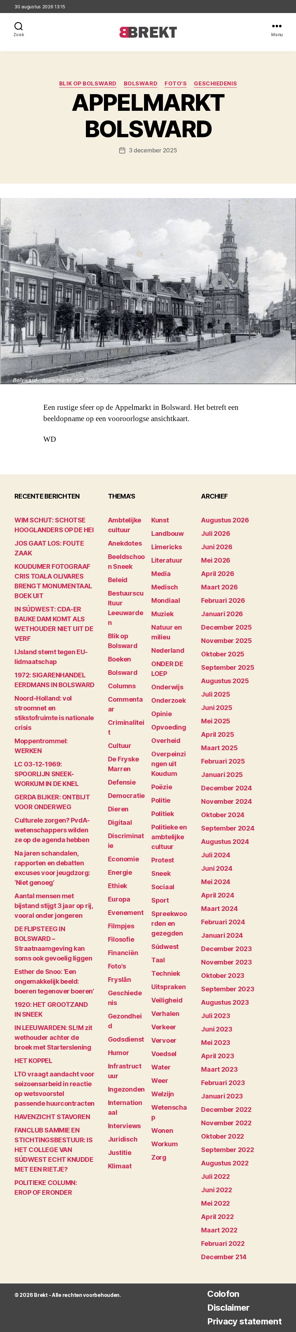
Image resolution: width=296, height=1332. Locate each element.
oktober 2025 (222, 654)
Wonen (162, 1130)
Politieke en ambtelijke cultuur (169, 836)
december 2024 (226, 788)
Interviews (124, 1126)
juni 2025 (216, 707)
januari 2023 (222, 1096)
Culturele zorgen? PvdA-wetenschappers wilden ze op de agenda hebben (52, 830)
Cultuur (119, 745)
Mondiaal (165, 600)
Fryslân (119, 979)
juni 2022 (216, 1190)
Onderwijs (167, 687)
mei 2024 (215, 882)
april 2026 (217, 573)
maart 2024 (219, 908)
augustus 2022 (225, 1163)
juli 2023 (215, 1016)
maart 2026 (219, 587)
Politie (160, 800)
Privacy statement (244, 1321)
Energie (120, 872)
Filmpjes (121, 926)
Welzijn (162, 1094)
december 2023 (226, 949)
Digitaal (120, 822)
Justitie (119, 1152)
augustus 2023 (225, 1002)
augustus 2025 (225, 681)
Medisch (164, 587)
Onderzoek (168, 700)
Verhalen (165, 1013)
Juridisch (123, 1139)
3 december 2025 (153, 150)
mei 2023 (215, 1042)
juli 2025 (215, 694)
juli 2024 (215, 855)
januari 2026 (222, 614)
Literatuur (166, 560)
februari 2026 (223, 600)
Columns (122, 686)
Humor (118, 1052)
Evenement (126, 912)
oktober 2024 (222, 815)
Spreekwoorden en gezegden (169, 923)
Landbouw (167, 533)
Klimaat (120, 1166)
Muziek (162, 614)
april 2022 (217, 1216)
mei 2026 (215, 560)
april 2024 (217, 895)
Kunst (160, 520)
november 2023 (226, 962)
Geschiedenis (215, 83)
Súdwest (165, 946)
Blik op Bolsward (88, 83)
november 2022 (226, 1123)
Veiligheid (166, 1000)
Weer (159, 1080)
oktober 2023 (222, 975)
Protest (162, 860)
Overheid (165, 740)
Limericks (166, 547)
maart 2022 (219, 1230)
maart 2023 (219, 1069)
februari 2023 (223, 1083)
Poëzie (161, 787)
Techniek (165, 973)
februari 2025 (223, 761)
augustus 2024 (225, 841)
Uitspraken (168, 987)
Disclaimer (228, 1307)
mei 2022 (215, 1203)
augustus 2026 (225, 520)
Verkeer (163, 1027)
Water (161, 1067)
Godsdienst (126, 1039)
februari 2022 (223, 1243)
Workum (164, 1144)
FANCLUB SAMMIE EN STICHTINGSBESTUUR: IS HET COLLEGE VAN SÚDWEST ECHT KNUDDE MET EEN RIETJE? (53, 1149)
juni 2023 (216, 1029)
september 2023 (227, 989)
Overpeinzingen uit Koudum (168, 763)
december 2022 (226, 1109)
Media (161, 573)
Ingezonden (126, 1089)
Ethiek (117, 886)
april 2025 (217, 734)
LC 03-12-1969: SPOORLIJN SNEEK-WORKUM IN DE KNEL (46, 773)
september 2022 (227, 1150)
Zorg (158, 1157)
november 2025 (226, 640)
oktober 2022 (222, 1136)
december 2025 (226, 627)
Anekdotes (125, 543)
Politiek (162, 814)
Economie (123, 859)
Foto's (176, 83)
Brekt (41, 1295)
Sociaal (162, 887)
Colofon (223, 1294)
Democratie (126, 795)
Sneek (161, 873)
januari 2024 (222, 935)
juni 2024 (216, 868)
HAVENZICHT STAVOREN (52, 1117)
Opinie (161, 714)
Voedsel (164, 1054)
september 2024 (227, 828)
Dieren (118, 809)
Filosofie (121, 939)
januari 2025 (222, 774)
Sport (160, 900)
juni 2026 (216, 547)
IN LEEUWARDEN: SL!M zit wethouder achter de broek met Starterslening (53, 1037)
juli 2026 (215, 533)
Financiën (123, 953)
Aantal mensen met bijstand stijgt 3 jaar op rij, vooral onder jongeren (53, 905)
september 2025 (227, 667)
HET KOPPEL (33, 1060)
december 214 (224, 1257)
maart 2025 (219, 748)
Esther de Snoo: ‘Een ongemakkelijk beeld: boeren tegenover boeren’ (54, 981)
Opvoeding (168, 727)
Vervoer (164, 1040)
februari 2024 (223, 922)
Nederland (167, 650)
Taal (158, 960)
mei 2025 (215, 721)
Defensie (122, 782)
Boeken (119, 659)
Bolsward (140, 83)
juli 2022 (215, 1176)
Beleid (117, 580)
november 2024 (226, 801)
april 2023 (217, 1056)
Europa (119, 899)
